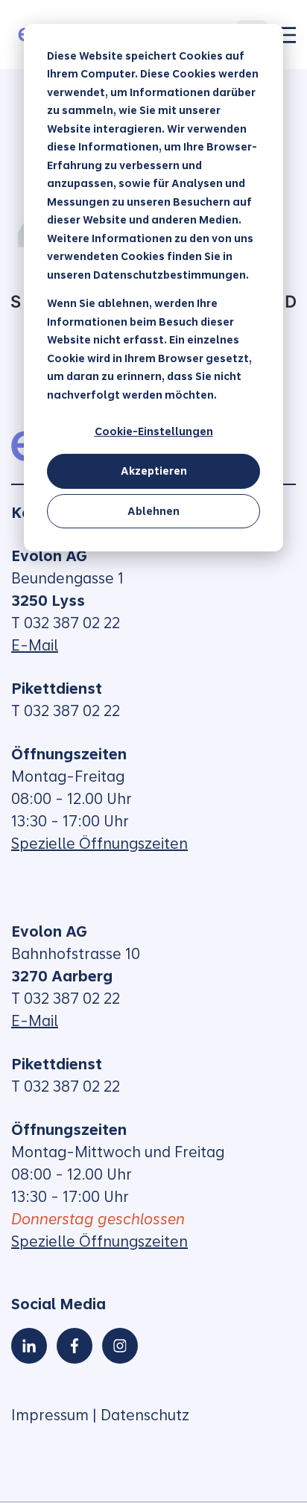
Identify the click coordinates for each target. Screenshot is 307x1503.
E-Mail (34, 645)
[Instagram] (120, 1346)
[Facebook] (74, 1346)
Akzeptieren (154, 471)
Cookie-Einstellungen (154, 431)
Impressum (50, 1415)
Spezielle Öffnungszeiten (99, 843)
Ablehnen (153, 511)
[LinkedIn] (29, 1346)
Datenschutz (145, 1415)
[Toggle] (287, 35)
